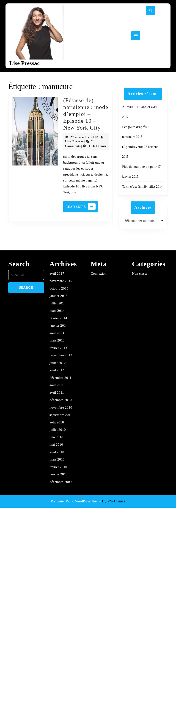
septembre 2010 (61, 415)
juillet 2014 (58, 303)
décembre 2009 (61, 482)
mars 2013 (57, 340)
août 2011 (57, 385)
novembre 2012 (61, 355)
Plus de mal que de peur (139, 166)
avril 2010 (57, 452)
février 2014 (58, 318)
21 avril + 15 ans (134, 107)
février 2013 (58, 348)
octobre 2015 (59, 288)
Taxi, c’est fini (132, 186)
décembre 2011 (61, 377)
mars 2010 (57, 459)
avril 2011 (57, 392)
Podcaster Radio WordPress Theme (76, 501)
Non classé (140, 273)
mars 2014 (57, 310)
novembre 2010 (61, 407)
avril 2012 (57, 370)
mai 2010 (56, 444)
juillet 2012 (58, 363)
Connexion (99, 273)
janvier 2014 (59, 325)
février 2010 (58, 467)
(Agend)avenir (132, 147)
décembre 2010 (61, 400)
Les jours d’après (134, 127)
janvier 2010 (59, 474)
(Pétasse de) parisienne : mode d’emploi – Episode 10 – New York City (85, 114)
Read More (82, 207)
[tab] (135, 35)
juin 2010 (56, 437)
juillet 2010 (58, 429)
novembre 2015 (61, 281)
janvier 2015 (59, 296)
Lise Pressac (24, 63)
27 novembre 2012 (84, 137)
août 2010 (57, 422)
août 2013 (57, 333)
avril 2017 (57, 273)
